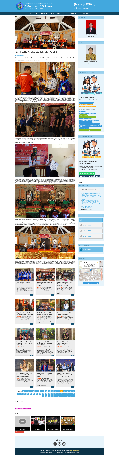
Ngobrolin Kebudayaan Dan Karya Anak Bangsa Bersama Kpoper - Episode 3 (92, 205)
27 (40, 393)
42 (52, 396)
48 (70, 396)
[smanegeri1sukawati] (55, 445)
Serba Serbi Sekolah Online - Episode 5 (90, 200)
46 (64, 396)
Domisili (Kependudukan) (84, 130)
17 (67, 391)
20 (18, 393)
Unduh (52, 13)
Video (58, 13)
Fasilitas (64, 13)
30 (49, 393)
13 (55, 391)
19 (73, 391)
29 (46, 393)
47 (67, 396)
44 (58, 396)
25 (34, 393)
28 (43, 393)
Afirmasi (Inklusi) (83, 112)
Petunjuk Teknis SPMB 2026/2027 (86, 104)
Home (31, 13)
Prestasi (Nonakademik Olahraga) (86, 122)
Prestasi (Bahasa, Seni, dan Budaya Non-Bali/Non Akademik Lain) (90, 126)
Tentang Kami (84, 13)
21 (21, 393)
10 (46, 391)
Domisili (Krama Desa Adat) (95, 130)
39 (43, 396)
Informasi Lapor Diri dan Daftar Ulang (86, 103)
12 (52, 391)
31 (52, 393)
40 (46, 396)
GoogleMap (86, 283)
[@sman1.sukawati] (59, 445)
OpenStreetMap (95, 281)
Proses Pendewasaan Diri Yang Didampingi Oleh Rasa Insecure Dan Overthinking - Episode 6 (91, 198)
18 (70, 391)
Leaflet (90, 281)
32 (55, 393)
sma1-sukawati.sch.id (74, 450)
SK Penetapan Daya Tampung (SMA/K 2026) (87, 106)
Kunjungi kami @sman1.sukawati (23, 408)
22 (24, 393)
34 (61, 393)
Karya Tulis (44, 13)
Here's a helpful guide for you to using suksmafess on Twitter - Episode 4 (90, 202)
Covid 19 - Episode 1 (86, 207)
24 (30, 393)
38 (73, 393)
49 (73, 396)
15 (61, 391)
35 (64, 393)
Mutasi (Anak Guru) (83, 115)
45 (61, 396)
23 (27, 393)
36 (67, 393)
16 (64, 391)
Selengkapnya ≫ (19, 431)
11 (49, 391)
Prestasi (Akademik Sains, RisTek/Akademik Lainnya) (89, 120)
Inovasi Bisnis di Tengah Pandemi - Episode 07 (92, 195)
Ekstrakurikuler (73, 13)
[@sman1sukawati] (64, 445)
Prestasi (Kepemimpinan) (84, 128)
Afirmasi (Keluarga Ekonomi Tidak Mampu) (87, 113)
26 (37, 393)
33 (58, 393)
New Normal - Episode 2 (87, 206)
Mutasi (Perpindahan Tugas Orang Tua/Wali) (88, 117)
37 (70, 393)
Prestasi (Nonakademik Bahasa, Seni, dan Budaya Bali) (89, 124)
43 (55, 396)
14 (58, 391)
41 (49, 396)
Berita (37, 13)
